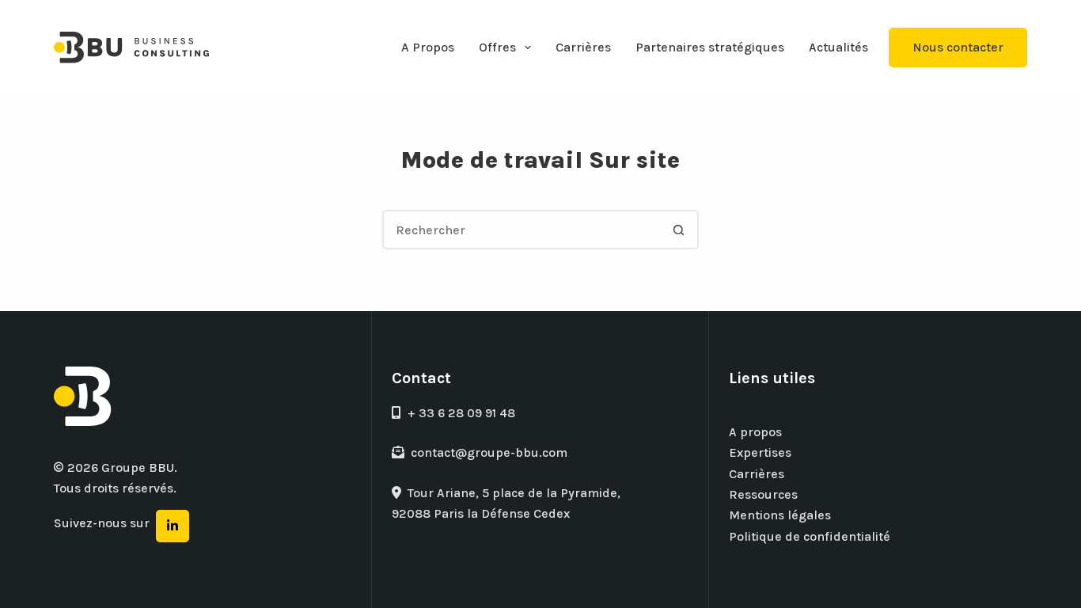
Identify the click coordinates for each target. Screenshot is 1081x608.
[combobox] (522, 229)
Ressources (763, 494)
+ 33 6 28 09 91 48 (461, 412)
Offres (497, 47)
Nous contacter (957, 47)
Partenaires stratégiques (709, 47)
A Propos (427, 47)
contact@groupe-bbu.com (489, 452)
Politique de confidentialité (809, 536)
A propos (755, 431)
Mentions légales (780, 514)
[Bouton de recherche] (679, 229)
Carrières (583, 47)
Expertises (760, 452)
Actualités (838, 47)
